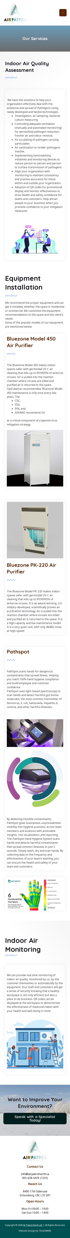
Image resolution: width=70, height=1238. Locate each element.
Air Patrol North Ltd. (33, 1225)
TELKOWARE (45, 1230)
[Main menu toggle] (63, 12)
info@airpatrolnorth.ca (35, 1174)
